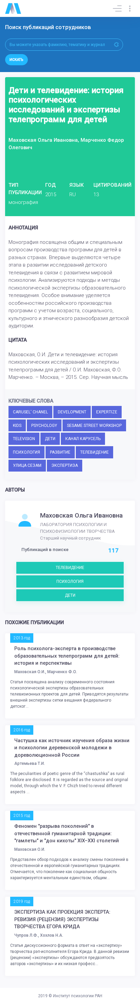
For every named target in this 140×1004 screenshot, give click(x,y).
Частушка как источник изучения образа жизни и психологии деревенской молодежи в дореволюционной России (71, 748)
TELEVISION (24, 438)
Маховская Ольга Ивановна (81, 515)
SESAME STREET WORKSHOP (94, 425)
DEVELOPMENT (72, 412)
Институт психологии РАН (77, 996)
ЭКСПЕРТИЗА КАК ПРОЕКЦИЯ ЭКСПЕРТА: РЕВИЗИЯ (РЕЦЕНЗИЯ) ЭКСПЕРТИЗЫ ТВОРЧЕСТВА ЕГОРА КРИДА (62, 919)
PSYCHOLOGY (44, 425)
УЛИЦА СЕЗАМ (27, 465)
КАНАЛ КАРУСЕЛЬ (83, 438)
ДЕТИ (50, 438)
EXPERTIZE (106, 412)
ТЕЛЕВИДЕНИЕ (94, 452)
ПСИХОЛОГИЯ (26, 452)
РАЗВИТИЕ (60, 452)
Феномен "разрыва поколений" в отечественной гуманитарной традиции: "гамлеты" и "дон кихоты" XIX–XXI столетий (66, 833)
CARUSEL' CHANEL (30, 412)
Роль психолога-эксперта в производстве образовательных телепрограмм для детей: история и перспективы (67, 656)
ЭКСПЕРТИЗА (64, 465)
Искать (16, 60)
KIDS (17, 425)
